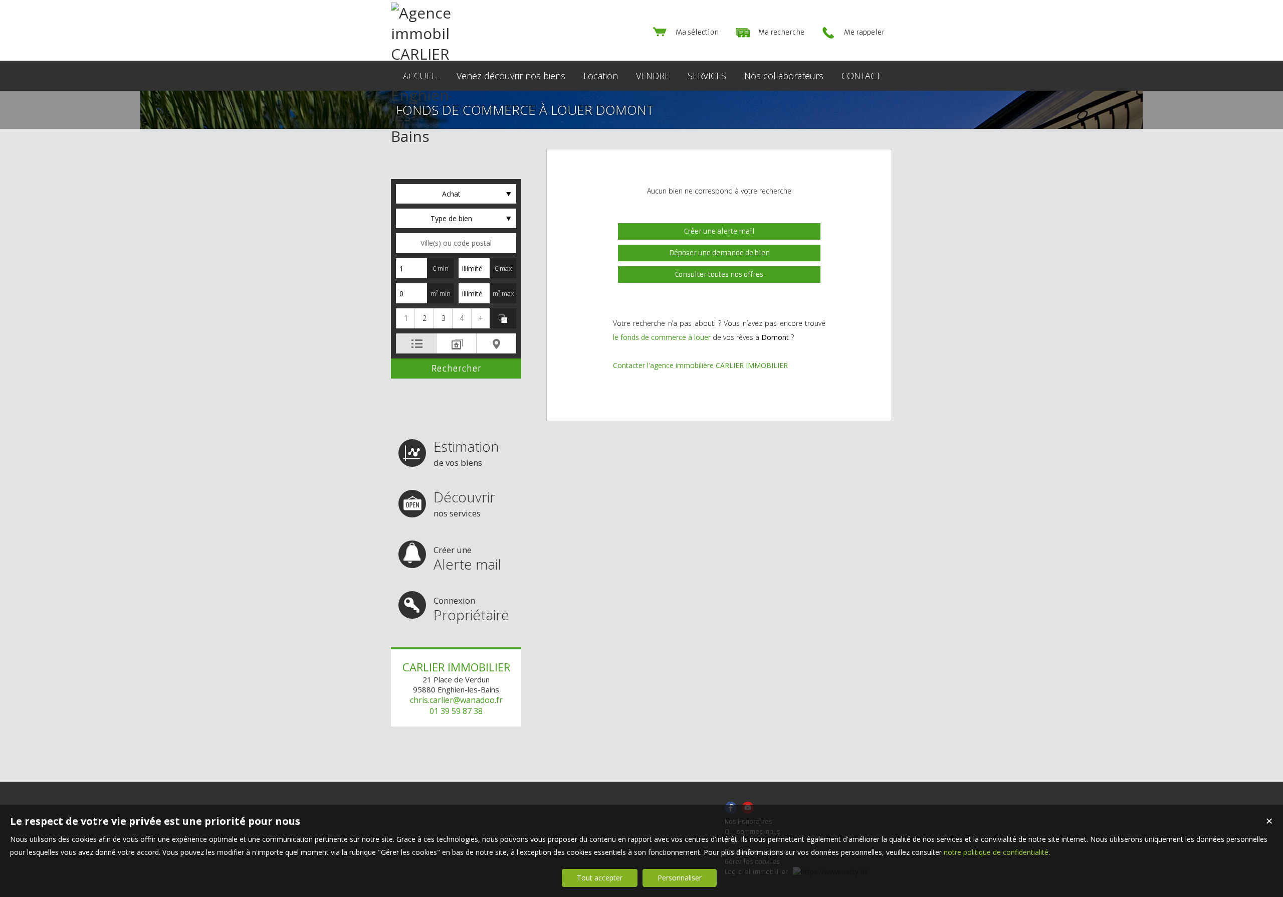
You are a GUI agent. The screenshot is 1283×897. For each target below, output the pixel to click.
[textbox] (456, 243)
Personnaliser (680, 877)
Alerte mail (467, 559)
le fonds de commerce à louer (662, 337)
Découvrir (464, 503)
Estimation (466, 452)
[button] (405, 318)
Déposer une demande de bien (719, 253)
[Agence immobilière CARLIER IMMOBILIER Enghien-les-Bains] (421, 136)
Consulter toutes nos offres (719, 274)
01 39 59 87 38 (456, 710)
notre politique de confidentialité (996, 852)
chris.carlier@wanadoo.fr (456, 699)
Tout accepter (599, 877)
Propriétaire (471, 609)
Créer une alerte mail (719, 231)
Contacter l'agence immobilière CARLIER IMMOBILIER (700, 365)
